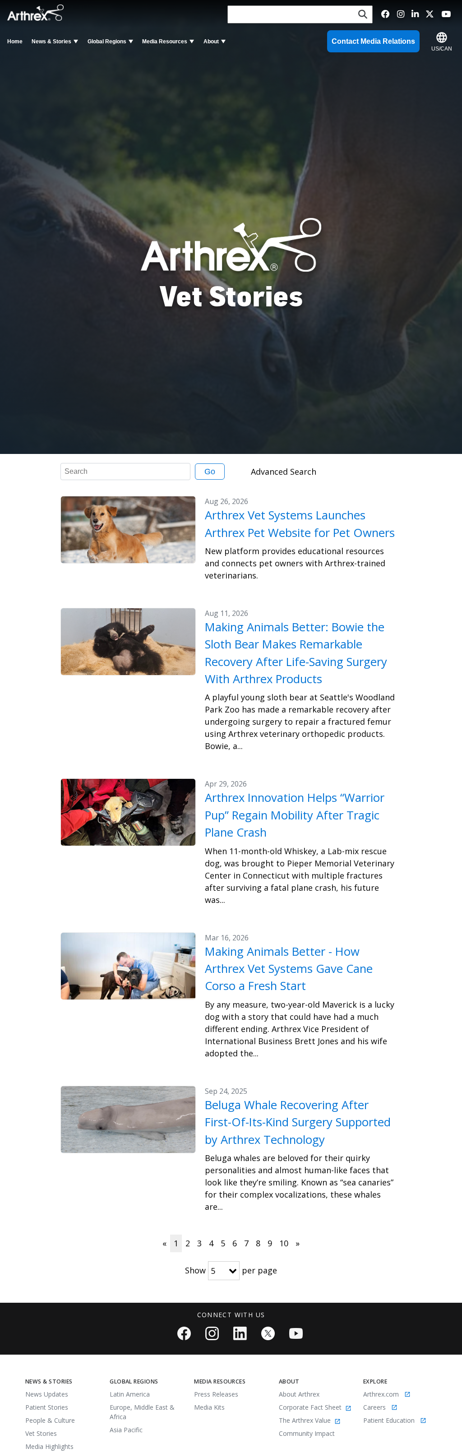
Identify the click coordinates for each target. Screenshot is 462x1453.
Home (15, 41)
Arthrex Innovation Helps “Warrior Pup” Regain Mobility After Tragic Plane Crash (294, 815)
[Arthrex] (37, 13)
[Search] (363, 14)
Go (209, 471)
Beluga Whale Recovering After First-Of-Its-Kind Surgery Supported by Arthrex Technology (298, 1122)
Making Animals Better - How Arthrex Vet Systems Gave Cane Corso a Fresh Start (289, 969)
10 (283, 1243)
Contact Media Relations (373, 41)
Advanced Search (283, 471)
